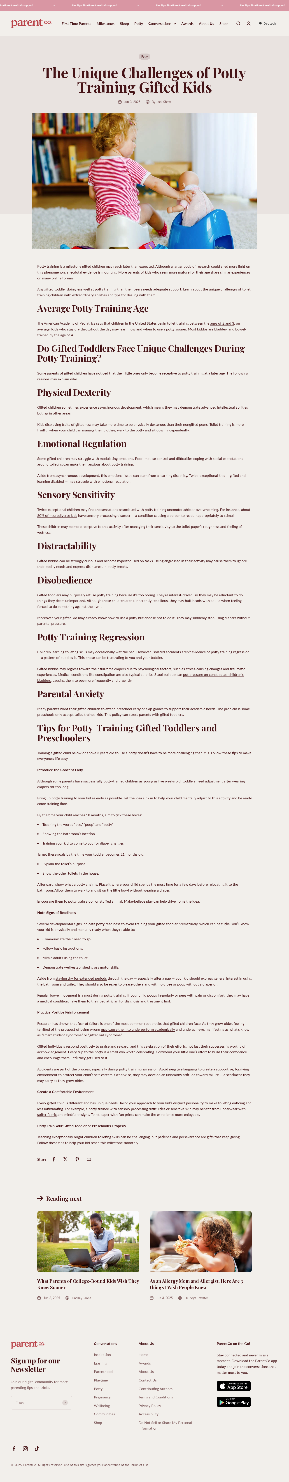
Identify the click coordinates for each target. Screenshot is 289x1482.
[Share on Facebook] (53, 1159)
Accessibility (148, 1414)
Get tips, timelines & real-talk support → (69, 5)
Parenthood (103, 1371)
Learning (100, 1363)
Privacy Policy (150, 1405)
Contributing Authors (155, 1388)
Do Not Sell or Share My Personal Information (165, 1425)
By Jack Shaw (161, 102)
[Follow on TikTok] (37, 1449)
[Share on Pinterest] (77, 1159)
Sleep (124, 23)
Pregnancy (102, 1397)
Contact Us (148, 1380)
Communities (104, 1414)
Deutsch (269, 23)
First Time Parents (76, 23)
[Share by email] (88, 1159)
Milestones (105, 23)
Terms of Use (139, 1465)
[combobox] (267, 23)
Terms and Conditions (156, 1397)
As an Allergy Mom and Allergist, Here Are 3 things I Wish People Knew (196, 1284)
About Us (206, 23)
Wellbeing (102, 1405)
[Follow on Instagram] (25, 1449)
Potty (138, 23)
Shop (223, 23)
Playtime (101, 1380)
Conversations (159, 23)
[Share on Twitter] (65, 1159)
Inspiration (102, 1354)
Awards (187, 23)
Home (143, 1354)
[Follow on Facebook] (14, 1449)
